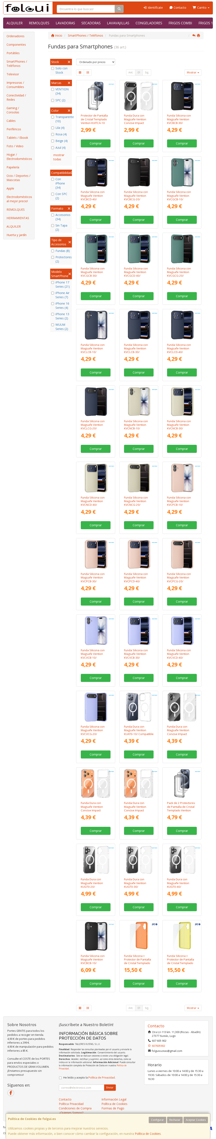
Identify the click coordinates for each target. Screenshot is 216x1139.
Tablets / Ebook (17, 138)
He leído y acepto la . (89, 1077)
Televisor (13, 74)
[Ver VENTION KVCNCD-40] (95, 478)
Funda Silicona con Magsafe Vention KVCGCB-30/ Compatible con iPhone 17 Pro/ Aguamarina (93, 278)
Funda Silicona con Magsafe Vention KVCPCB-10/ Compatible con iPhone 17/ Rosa (179, 505)
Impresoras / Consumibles (15, 85)
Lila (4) (60, 128)
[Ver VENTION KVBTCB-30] (95, 783)
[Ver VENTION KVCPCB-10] (182, 478)
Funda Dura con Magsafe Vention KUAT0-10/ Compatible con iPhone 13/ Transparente (139, 734)
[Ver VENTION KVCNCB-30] (182, 401)
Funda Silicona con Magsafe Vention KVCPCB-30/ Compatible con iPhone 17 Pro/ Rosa (94, 581)
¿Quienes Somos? (71, 1113)
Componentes (16, 45)
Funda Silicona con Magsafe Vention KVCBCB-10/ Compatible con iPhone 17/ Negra (93, 963)
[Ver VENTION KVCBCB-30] (182, 96)
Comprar (96, 143)
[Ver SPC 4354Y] (182, 936)
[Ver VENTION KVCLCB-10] (95, 325)
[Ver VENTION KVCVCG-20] (95, 707)
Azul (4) (60, 148)
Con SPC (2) (61, 196)
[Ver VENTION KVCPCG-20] (182, 554)
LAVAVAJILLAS (118, 23)
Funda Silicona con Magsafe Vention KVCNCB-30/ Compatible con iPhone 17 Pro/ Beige (180, 428)
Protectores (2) (63, 259)
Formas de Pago (112, 1108)
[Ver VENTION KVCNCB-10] (138, 401)
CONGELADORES (149, 23)
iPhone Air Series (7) (62, 295)
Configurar (157, 1120)
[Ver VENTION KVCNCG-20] (138, 478)
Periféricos (14, 129)
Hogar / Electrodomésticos (19, 157)
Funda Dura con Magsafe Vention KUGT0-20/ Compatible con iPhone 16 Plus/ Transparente (92, 888)
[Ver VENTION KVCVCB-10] (95, 630)
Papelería (13, 167)
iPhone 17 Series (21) (62, 284)
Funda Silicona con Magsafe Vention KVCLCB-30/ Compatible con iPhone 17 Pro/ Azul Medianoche (136, 354)
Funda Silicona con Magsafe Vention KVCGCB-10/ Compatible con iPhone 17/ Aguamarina (179, 201)
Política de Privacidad (101, 1077)
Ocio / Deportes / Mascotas (18, 178)
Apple (10, 188)
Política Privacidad (71, 1104)
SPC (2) (60, 100)
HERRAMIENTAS (18, 218)
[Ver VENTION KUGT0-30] (138, 860)
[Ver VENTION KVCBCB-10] (95, 936)
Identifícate (155, 7)
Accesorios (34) (62, 217)
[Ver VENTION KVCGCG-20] (182, 249)
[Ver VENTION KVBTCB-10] (182, 707)
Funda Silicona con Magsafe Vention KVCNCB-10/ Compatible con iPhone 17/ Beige (136, 428)
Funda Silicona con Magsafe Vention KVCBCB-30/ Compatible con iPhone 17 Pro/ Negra (181, 123)
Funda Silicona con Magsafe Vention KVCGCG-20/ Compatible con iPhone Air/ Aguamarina (179, 278)
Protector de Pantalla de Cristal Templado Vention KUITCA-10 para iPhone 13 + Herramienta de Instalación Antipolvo (94, 125)
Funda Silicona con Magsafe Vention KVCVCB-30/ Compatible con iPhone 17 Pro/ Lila (136, 657)
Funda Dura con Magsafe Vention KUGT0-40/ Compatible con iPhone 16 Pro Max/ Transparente (179, 888)
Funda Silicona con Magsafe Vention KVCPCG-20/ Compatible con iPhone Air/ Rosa (179, 581)
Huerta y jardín (17, 235)
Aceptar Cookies (196, 1120)
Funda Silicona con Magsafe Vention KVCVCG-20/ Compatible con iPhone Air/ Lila (93, 734)
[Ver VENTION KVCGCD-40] (138, 249)
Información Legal (113, 1099)
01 (139, 72)
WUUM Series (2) (61, 327)
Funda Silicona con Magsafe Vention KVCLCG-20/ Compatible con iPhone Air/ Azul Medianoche (93, 430)
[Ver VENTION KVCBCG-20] (138, 172)
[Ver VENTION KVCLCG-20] (95, 401)
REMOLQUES (39, 23)
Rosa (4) (61, 134)
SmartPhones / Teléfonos (17, 63)
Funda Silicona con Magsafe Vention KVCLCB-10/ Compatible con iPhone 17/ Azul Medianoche (93, 354)
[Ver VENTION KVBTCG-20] (138, 96)
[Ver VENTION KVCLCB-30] (138, 325)
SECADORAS (91, 23)
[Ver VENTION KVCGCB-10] (182, 172)
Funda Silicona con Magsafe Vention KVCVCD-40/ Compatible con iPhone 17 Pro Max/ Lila (179, 659)
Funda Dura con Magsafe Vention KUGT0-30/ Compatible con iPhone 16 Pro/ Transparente (135, 888)
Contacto (179, 7)
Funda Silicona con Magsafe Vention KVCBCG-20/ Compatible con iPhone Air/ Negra (136, 199)
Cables (11, 121)
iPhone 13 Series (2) (62, 316)
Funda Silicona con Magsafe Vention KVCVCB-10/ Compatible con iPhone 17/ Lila (93, 657)
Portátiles (13, 53)
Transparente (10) (63, 119)
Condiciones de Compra (75, 1108)
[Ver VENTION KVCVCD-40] (182, 630)
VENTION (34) (62, 91)
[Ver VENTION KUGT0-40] (182, 860)
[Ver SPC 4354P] (138, 936)
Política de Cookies (148, 1134)
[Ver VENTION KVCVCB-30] (138, 630)
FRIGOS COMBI (180, 23)
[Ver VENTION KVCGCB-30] (95, 249)
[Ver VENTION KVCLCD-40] (182, 325)
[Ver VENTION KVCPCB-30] (95, 554)
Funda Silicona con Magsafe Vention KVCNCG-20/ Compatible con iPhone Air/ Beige (136, 505)
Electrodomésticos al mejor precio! (19, 199)
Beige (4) (61, 141)
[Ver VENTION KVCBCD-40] (95, 172)
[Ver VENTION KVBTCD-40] (138, 783)
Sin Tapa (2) (61, 227)
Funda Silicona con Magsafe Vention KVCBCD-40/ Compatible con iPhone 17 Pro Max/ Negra (93, 201)
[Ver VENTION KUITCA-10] (95, 96)
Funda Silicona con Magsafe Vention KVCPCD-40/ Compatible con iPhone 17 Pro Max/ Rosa (136, 583)
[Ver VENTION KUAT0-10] (138, 707)
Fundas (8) (62, 251)
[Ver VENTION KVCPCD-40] (138, 554)
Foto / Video (15, 146)
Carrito (201, 7)
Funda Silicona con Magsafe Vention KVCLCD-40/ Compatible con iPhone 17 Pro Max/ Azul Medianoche (179, 354)
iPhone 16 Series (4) (62, 305)
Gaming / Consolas (13, 110)
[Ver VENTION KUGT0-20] (95, 860)
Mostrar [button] (192, 72)
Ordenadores (15, 36)
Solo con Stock (61, 70)
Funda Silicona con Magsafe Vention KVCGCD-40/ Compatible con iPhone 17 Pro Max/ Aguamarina (136, 278)
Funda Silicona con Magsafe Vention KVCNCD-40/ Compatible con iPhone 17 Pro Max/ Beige (93, 507)
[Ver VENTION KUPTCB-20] (182, 783)
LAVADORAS (65, 23)
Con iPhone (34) (60, 183)
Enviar (109, 1087)
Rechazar (174, 1120)
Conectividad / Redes (16, 97)
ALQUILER (15, 23)
